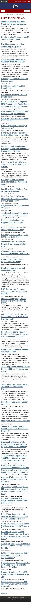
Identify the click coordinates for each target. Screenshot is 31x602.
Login (29, 1)
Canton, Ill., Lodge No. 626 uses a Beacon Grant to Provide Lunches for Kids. (15, 545)
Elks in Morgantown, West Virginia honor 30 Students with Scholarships (14, 500)
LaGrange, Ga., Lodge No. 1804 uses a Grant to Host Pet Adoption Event (14, 555)
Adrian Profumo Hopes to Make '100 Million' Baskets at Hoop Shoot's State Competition (14, 458)
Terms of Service (11, 597)
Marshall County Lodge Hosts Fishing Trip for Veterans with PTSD (13, 301)
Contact (22, 597)
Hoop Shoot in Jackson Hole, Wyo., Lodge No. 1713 (13, 260)
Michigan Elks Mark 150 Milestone (15, 421)
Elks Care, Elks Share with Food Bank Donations (14, 119)
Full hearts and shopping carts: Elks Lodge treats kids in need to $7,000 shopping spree (15, 148)
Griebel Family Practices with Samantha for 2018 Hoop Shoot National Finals (14, 316)
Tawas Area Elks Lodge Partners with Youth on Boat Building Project (15, 386)
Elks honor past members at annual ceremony (13, 269)
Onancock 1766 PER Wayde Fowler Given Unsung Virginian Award (14, 244)
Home (3, 14)
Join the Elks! (4, 1)
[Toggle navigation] (3, 11)
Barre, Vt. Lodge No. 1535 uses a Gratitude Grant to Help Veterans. (15, 525)
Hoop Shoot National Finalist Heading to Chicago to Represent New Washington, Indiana (15, 334)
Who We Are (10, 14)
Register (24, 1)
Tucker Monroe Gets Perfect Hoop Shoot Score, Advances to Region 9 (14, 428)
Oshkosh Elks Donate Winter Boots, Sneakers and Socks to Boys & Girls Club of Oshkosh (14, 444)
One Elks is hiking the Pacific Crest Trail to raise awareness (13, 23)
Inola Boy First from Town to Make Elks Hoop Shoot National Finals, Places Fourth (14, 198)
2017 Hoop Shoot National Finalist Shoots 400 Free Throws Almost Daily (15, 369)
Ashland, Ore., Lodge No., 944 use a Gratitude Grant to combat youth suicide (14, 583)
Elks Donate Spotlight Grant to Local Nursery (14, 95)
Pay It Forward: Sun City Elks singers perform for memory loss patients (14, 164)
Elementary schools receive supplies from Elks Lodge (12, 221)
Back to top (4, 593)
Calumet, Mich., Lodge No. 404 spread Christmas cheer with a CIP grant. (14, 479)
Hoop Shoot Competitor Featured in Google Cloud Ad (15, 350)
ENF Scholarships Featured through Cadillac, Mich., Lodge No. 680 (14, 291)
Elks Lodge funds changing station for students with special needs (14, 181)
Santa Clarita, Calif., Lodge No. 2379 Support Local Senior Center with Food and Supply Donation (15, 104)
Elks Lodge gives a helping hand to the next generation (14, 235)
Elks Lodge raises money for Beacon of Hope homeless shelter (15, 252)
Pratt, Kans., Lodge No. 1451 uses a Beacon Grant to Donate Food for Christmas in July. (14, 516)
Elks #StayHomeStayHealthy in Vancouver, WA (14, 127)
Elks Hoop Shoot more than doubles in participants (12, 45)
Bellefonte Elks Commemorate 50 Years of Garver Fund (15, 38)
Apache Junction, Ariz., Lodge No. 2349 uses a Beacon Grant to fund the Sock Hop (15, 564)
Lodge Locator (18, 1)
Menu (26, 11)
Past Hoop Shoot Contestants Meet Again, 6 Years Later (13, 228)
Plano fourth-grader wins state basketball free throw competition (15, 134)
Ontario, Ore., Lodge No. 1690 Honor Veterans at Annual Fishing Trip (15, 574)
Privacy (17, 597)
